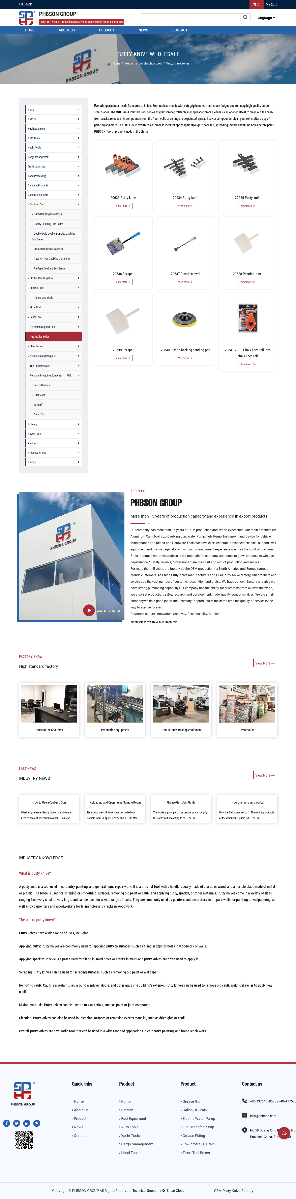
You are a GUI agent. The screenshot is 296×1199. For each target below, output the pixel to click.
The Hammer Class (40, 366)
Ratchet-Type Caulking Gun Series (52, 258)
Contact (179, 29)
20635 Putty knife (248, 197)
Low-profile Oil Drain (198, 1144)
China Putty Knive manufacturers (185, 575)
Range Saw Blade (43, 297)
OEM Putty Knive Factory (234, 1191)
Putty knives (42, 972)
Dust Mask (39, 395)
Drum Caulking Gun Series (48, 214)
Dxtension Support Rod (42, 327)
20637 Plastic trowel (185, 273)
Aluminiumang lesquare (43, 356)
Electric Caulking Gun (41, 278)
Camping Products (38, 185)
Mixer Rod (35, 307)
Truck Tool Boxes (196, 1153)
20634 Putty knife (185, 197)
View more (122, 206)
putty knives (39, 1030)
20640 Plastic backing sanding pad (185, 349)
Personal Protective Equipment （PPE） (52, 375)
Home (30, 29)
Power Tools (34, 434)
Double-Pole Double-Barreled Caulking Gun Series (53, 236)
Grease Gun (191, 1101)
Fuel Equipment (36, 128)
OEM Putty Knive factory (233, 575)
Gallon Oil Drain (194, 1110)
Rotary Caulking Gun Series (48, 224)
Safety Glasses (42, 385)
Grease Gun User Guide (181, 802)
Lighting (32, 424)
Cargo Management (38, 157)
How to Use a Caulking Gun (49, 802)
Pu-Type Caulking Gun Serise (49, 268)
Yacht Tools (34, 147)
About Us (67, 29)
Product (106, 29)
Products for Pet (37, 452)
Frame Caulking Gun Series (48, 249)
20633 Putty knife (123, 197)
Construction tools (150, 63)
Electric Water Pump (198, 1118)
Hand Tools (129, 1153)
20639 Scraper (123, 349)
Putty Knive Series (39, 336)
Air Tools (32, 443)
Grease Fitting (193, 1135)
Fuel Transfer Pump (198, 1127)
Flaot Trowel (36, 346)
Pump (31, 109)
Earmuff (38, 405)
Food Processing (37, 176)
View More (262, 663)
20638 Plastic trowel (248, 273)
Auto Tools (34, 138)
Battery (32, 119)
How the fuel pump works (247, 802)
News (143, 29)
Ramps (32, 462)
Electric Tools (37, 288)
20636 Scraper (123, 273)
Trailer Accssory (36, 166)
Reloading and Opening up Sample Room (115, 802)
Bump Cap (39, 414)
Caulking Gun (37, 204)
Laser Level (36, 317)
